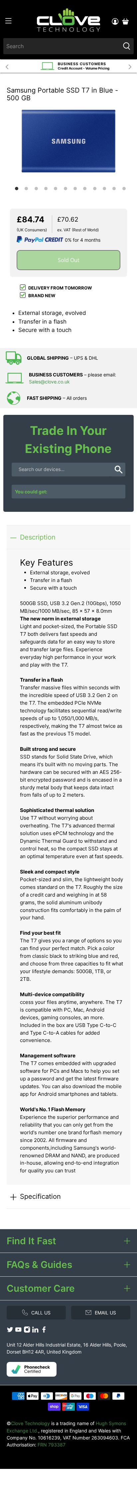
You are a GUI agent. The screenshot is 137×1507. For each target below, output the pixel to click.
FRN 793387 (52, 1444)
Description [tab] (38, 537)
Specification (40, 1196)
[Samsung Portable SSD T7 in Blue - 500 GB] (68, 141)
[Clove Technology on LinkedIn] (35, 1331)
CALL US (41, 1312)
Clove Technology (30, 1423)
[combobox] (61, 46)
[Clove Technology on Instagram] (27, 1331)
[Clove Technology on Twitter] (10, 1331)
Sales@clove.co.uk (49, 381)
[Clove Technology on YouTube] (18, 1331)
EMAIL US (105, 1312)
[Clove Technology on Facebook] (44, 1331)
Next (130, 66)
